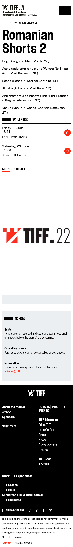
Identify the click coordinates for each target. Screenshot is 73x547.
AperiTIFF (45, 464)
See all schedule (14, 169)
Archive (6, 412)
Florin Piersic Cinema (14, 137)
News (42, 440)
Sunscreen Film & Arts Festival (22, 495)
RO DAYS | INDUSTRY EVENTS (52, 409)
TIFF (4, 23)
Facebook (34, 511)
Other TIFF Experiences (17, 476)
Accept (7, 543)
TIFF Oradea (10, 485)
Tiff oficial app (15, 510)
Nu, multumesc (23, 543)
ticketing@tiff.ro (13, 371)
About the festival (13, 407)
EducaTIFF (45, 425)
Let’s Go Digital (48, 430)
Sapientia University (14, 156)
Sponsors (8, 417)
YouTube (48, 511)
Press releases (48, 445)
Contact (44, 450)
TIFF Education (48, 420)
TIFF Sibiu (8, 490)
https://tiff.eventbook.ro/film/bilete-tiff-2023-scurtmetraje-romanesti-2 (67, 133)
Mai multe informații (12, 537)
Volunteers (9, 426)
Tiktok (41, 511)
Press (42, 435)
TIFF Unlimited (11, 500)
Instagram (27, 511)
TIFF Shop (45, 459)
